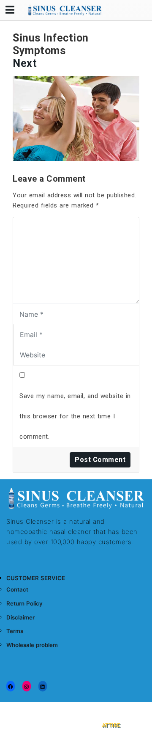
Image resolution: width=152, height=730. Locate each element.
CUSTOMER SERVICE (35, 578)
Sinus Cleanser (72, 711)
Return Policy (24, 603)
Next (25, 63)
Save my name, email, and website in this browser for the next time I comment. (75, 416)
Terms (14, 631)
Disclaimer (20, 617)
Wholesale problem (32, 645)
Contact (17, 589)
